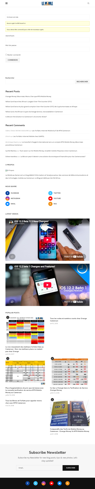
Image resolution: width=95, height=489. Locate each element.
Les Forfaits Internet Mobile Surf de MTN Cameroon (51, 131)
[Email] (59, 483)
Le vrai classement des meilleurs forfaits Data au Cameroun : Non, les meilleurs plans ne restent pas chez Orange (24, 349)
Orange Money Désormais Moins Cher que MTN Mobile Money (28, 96)
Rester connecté (14, 55)
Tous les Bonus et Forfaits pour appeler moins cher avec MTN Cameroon (23, 402)
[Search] (88, 3)
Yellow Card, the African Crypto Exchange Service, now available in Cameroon (34, 112)
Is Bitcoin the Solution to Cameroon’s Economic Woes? (26, 117)
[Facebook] (27, 483)
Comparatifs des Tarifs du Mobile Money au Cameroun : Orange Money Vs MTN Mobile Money (69, 430)
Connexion (13, 60)
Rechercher (9, 78)
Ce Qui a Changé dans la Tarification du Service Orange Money (69, 389)
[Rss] (67, 483)
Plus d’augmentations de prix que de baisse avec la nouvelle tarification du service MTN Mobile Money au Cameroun (24, 390)
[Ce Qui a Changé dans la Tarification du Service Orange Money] (70, 371)
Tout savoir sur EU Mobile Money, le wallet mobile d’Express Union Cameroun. (48, 151)
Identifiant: (9, 36)
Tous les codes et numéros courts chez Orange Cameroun (68, 319)
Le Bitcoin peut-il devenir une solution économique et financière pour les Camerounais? (53, 157)
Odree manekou (11, 157)
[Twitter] (35, 483)
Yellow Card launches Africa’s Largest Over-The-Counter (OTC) (28, 102)
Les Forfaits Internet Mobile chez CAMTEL (28, 136)
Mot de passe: (11, 45)
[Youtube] (51, 483)
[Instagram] (43, 483)
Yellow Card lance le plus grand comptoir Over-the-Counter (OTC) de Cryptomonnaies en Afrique (41, 107)
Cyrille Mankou (11, 151)
